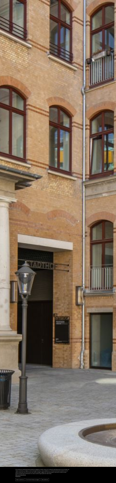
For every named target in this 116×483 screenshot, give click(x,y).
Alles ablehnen (45, 479)
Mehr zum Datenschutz (20, 474)
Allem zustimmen (20, 479)
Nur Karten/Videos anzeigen (32, 479)
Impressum (17, 476)
